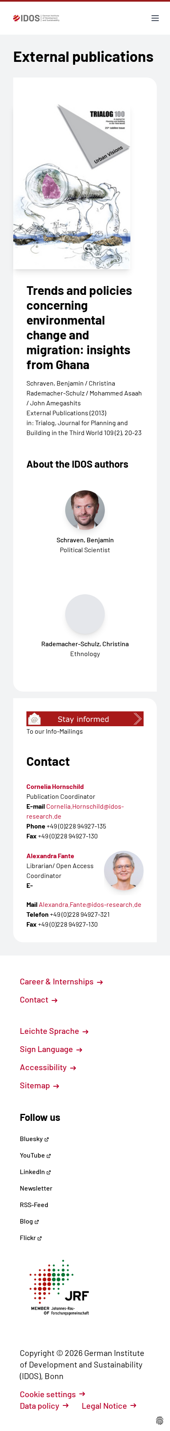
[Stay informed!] (85, 718)
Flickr (28, 1237)
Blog (27, 1221)
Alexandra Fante (50, 855)
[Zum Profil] (124, 870)
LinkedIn (33, 1171)
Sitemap (36, 1085)
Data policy (39, 1405)
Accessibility (44, 1067)
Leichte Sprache (50, 1031)
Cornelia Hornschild (55, 786)
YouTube (33, 1155)
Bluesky (32, 1138)
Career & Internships (57, 981)
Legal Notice (104, 1405)
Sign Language (47, 1049)
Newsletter (36, 1188)
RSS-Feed (34, 1204)
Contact (35, 999)
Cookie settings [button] (48, 1394)
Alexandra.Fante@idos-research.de (90, 904)
